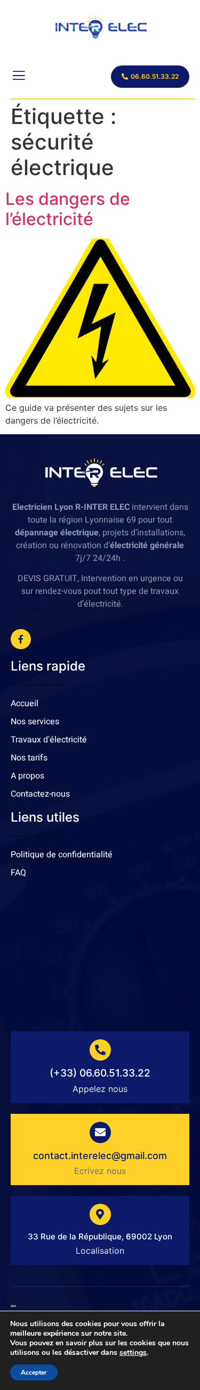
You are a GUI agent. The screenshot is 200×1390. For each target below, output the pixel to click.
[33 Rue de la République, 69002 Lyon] (100, 1214)
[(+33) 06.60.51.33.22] (100, 1050)
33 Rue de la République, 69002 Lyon (100, 1236)
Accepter (34, 1372)
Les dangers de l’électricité (67, 208)
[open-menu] (18, 77)
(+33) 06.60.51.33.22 (100, 1073)
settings (133, 1353)
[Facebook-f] (21, 639)
